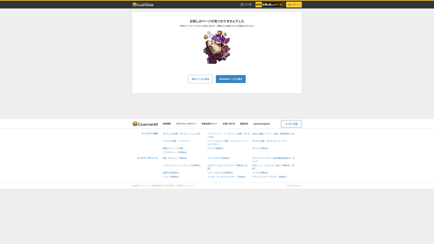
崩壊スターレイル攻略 (173, 148)
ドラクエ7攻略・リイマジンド (176, 141)
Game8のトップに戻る (230, 78)
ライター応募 (291, 124)
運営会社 (244, 123)
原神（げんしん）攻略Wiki (175, 158)
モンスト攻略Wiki (260, 148)
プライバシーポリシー (186, 123)
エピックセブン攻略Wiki (218, 158)
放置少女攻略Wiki (171, 172)
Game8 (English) (261, 123)
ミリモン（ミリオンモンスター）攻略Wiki (226, 176)
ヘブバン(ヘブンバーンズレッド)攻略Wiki (182, 165)
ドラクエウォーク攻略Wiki (175, 152)
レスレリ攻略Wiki (171, 176)
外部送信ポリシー (209, 123)
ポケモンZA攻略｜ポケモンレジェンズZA (181, 133)
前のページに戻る (200, 78)
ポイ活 (248, 4)
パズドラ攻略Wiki (215, 148)
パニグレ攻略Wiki (260, 172)
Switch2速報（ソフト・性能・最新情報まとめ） (274, 133)
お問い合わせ (229, 123)
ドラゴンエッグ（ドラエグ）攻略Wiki (269, 176)
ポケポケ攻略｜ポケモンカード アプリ (269, 141)
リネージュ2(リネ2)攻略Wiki (220, 172)
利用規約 (167, 123)
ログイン (296, 4)
